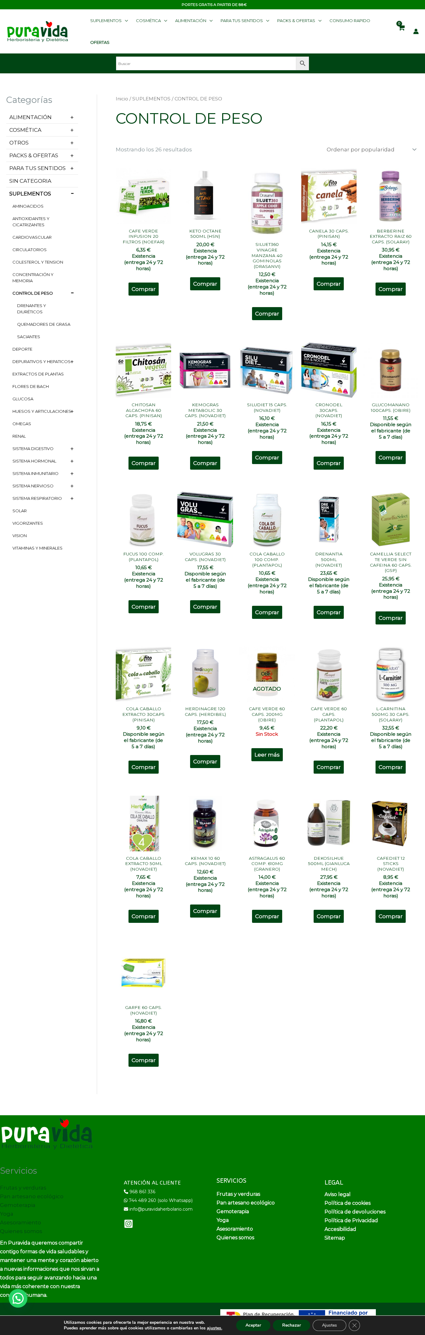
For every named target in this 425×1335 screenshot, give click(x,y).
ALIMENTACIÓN (30, 117)
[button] (109, 20)
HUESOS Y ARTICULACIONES (41, 411)
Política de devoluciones (355, 1212)
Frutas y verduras (23, 1188)
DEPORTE (22, 349)
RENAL (19, 436)
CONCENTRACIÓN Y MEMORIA (33, 277)
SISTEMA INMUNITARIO (35, 473)
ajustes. (214, 1328)
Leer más (267, 755)
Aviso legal (338, 1194)
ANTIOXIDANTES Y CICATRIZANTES (30, 221)
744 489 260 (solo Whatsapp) (161, 1200)
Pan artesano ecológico (31, 1196)
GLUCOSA (22, 398)
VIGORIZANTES (27, 523)
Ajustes (329, 1325)
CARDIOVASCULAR (32, 237)
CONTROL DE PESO (32, 293)
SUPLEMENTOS (30, 194)
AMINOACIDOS (28, 206)
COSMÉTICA (25, 130)
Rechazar (291, 1325)
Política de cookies (348, 1203)
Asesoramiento (20, 1222)
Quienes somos (21, 1231)
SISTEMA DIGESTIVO (33, 448)
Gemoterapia (17, 1205)
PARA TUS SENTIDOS (37, 168)
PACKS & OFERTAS (33, 155)
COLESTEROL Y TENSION (37, 262)
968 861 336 (142, 1192)
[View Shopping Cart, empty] (401, 31)
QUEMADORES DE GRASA (43, 324)
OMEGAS (21, 423)
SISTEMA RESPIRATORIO (37, 498)
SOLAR (19, 510)
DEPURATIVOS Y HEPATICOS (41, 361)
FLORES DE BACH (30, 386)
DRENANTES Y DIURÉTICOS (31, 308)
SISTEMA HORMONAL (34, 460)
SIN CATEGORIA (30, 181)
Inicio (122, 99)
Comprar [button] (144, 289)
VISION (19, 535)
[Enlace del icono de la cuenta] (416, 31)
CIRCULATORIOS (29, 249)
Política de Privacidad (351, 1220)
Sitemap (335, 1238)
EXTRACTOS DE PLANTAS (38, 373)
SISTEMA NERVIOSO (33, 485)
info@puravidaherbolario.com (161, 1209)
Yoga (6, 1214)
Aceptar (253, 1325)
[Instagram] (128, 1223)
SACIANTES (28, 336)
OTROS (19, 143)
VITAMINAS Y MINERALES (37, 548)
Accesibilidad (340, 1229)
